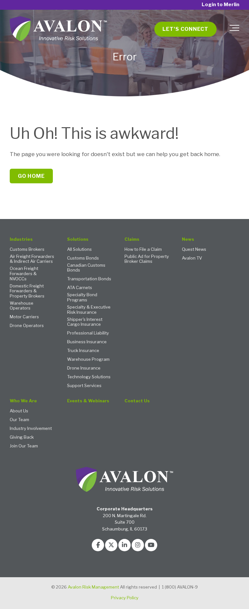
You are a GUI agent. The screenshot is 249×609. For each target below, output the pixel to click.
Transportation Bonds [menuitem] (89, 278)
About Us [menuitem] (19, 410)
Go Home (31, 176)
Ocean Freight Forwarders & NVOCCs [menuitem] (24, 273)
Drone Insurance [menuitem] (84, 368)
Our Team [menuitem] (19, 419)
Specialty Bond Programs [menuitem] (82, 297)
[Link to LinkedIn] (124, 545)
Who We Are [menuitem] (23, 400)
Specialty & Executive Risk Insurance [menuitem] (89, 310)
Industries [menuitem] (21, 239)
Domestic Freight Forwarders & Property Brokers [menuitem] (27, 291)
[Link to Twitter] (111, 545)
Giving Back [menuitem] (22, 437)
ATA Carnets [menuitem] (79, 287)
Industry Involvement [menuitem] (31, 428)
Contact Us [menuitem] (137, 400)
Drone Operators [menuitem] (27, 325)
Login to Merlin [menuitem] (220, 4)
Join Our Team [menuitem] (24, 446)
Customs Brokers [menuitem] (27, 249)
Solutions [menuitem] (78, 239)
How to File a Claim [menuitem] (143, 249)
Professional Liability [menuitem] (88, 333)
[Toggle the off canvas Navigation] (234, 29)
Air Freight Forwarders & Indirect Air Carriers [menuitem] (32, 259)
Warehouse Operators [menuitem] (21, 306)
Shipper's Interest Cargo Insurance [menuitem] (84, 322)
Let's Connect (185, 29)
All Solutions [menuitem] (79, 249)
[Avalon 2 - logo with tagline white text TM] (58, 29)
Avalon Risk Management (93, 587)
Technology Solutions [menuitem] (89, 376)
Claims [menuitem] (131, 239)
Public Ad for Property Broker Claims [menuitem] (146, 259)
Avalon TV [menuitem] (192, 258)
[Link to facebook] (98, 545)
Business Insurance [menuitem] (87, 341)
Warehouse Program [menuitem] (88, 359)
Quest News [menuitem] (194, 249)
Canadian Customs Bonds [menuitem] (86, 268)
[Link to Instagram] (138, 545)
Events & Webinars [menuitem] (88, 400)
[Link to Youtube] (151, 545)
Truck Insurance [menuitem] (83, 350)
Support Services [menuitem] (84, 385)
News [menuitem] (188, 239)
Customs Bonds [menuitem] (83, 258)
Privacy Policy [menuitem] (124, 597)
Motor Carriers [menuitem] (24, 316)
